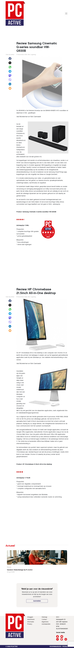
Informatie (30, 622)
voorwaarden (55, 646)
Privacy (29, 624)
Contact (44, 619)
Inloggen (30, 617)
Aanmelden (37, 601)
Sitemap (44, 617)
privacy (65, 646)
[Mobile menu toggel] (66, 13)
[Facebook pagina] (57, 636)
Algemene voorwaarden (46, 623)
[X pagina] (61, 636)
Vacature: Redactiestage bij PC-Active (19, 570)
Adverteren (31, 619)
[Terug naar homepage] (15, 13)
